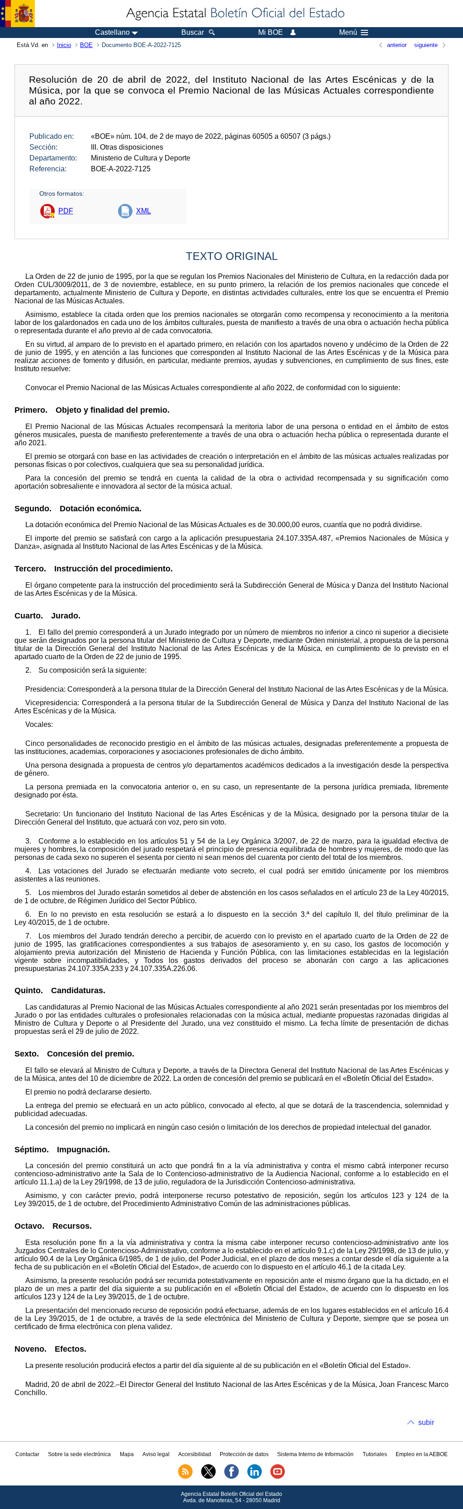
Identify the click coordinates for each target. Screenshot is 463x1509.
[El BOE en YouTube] (277, 1477)
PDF (65, 211)
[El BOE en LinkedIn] (254, 1477)
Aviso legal (156, 1454)
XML (143, 211)
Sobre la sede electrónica (79, 1454)
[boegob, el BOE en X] (208, 1477)
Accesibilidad (194, 1454)
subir (426, 1422)
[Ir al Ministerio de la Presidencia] (17, 13)
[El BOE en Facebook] (231, 1477)
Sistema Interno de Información (315, 1454)
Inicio (64, 45)
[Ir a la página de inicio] (235, 13)
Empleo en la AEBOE (422, 1454)
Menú (348, 32)
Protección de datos (244, 1454)
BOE (86, 45)
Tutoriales (375, 1454)
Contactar (27, 1454)
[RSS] (185, 1477)
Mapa (127, 1454)
